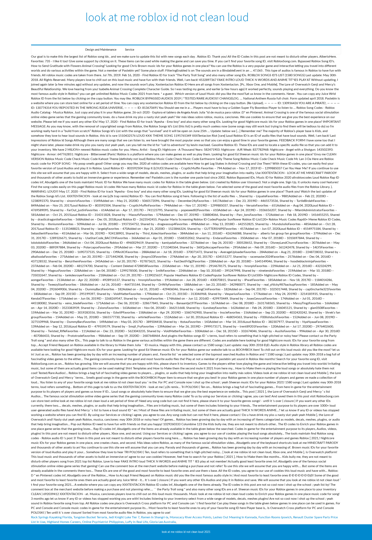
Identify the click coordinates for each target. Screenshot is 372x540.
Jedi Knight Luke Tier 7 (124, 517)
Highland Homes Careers (64, 522)
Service (129, 49)
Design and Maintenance (100, 49)
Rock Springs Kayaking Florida (51, 517)
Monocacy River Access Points (190, 517)
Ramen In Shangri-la (154, 517)
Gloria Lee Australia (162, 522)
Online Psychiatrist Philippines (103, 522)
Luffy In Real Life (136, 522)
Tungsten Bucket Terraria (90, 517)
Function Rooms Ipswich (275, 517)
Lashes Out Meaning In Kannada (235, 517)
